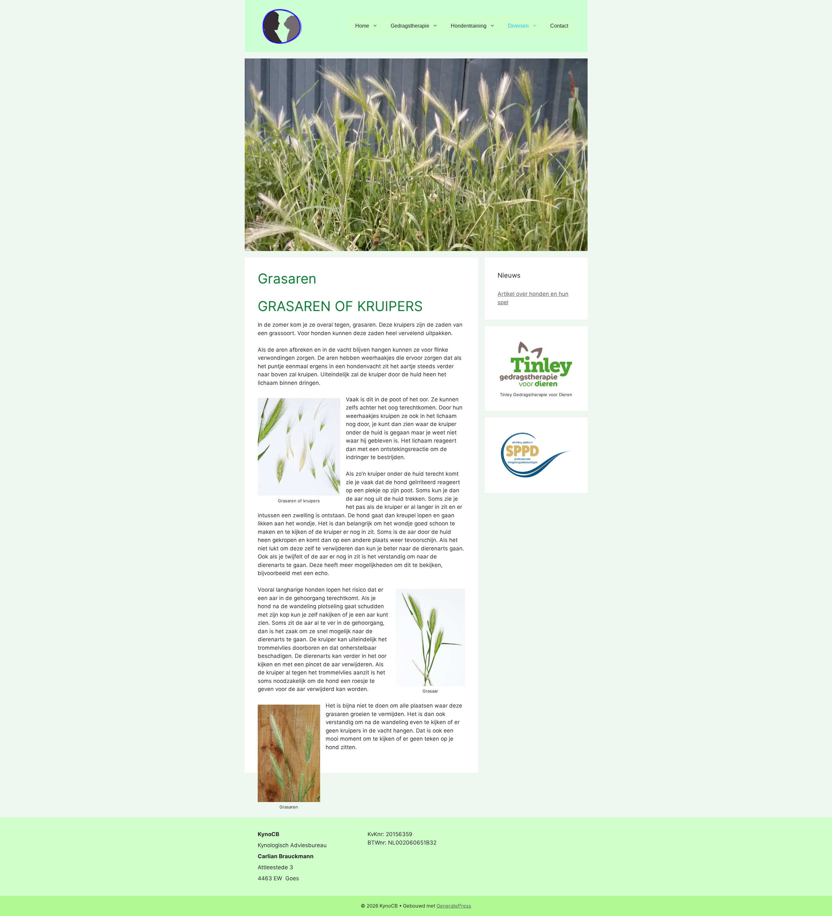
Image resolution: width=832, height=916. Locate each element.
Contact (559, 26)
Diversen (518, 26)
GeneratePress (453, 906)
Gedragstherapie (410, 26)
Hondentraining (469, 26)
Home (362, 26)
